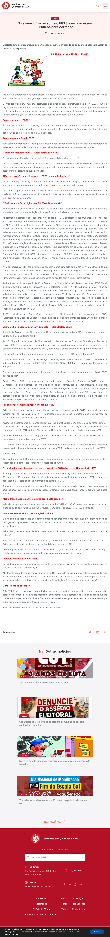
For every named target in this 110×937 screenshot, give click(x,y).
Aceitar (97, 932)
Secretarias (41, 904)
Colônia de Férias (41, 909)
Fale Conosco (78, 904)
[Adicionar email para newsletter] (82, 857)
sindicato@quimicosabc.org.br (39, 886)
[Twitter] (71, 884)
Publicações (78, 898)
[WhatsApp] (76, 884)
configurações (11, 934)
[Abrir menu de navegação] (105, 6)
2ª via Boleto (78, 909)
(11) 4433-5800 (77, 870)
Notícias (65, 898)
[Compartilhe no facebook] (82, 632)
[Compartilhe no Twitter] (90, 632)
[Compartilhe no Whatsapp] (105, 632)
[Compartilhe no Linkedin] (97, 632)
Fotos (64, 904)
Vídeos (64, 909)
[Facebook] (65, 884)
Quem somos (41, 898)
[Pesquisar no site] (97, 6)
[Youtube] (80, 884)
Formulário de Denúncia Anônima (41, 914)
